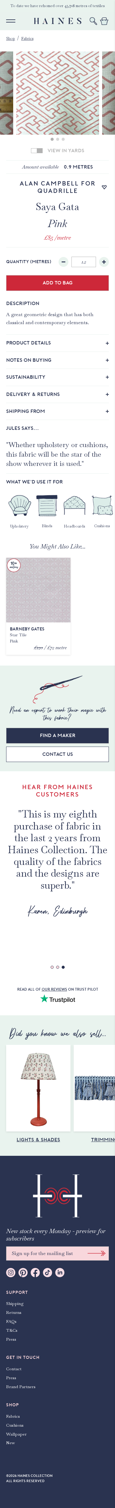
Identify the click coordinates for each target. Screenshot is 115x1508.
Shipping (15, 1303)
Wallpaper (16, 1434)
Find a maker (57, 735)
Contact (13, 1368)
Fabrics (27, 38)
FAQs (11, 1321)
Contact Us (57, 754)
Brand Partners (21, 1386)
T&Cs (11, 1330)
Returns (13, 1312)
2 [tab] (57, 139)
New (10, 1442)
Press (11, 1339)
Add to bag (58, 283)
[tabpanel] (58, 93)
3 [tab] (63, 139)
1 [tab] (52, 139)
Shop (10, 38)
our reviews (54, 989)
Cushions (15, 1425)
